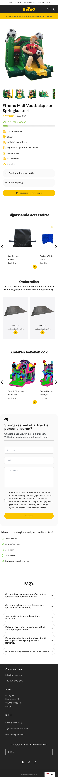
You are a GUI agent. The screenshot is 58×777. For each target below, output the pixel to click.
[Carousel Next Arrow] (56, 246)
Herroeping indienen (15, 734)
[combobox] (50, 774)
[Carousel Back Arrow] (2, 246)
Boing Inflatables (31, 775)
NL (52, 774)
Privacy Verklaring (13, 722)
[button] (3, 9)
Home (8, 16)
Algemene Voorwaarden (16, 728)
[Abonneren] (49, 752)
